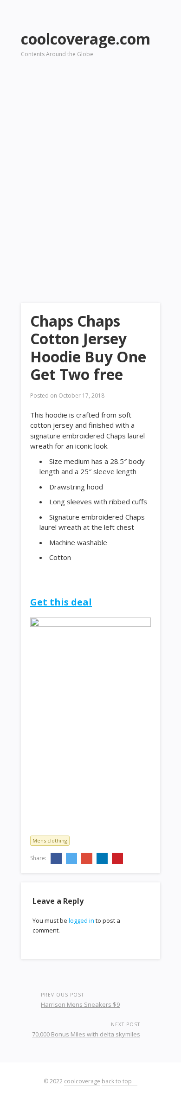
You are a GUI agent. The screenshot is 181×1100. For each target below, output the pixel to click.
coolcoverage (82, 1081)
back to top (117, 1081)
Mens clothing (49, 840)
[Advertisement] (90, 167)
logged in (81, 920)
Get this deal (61, 602)
